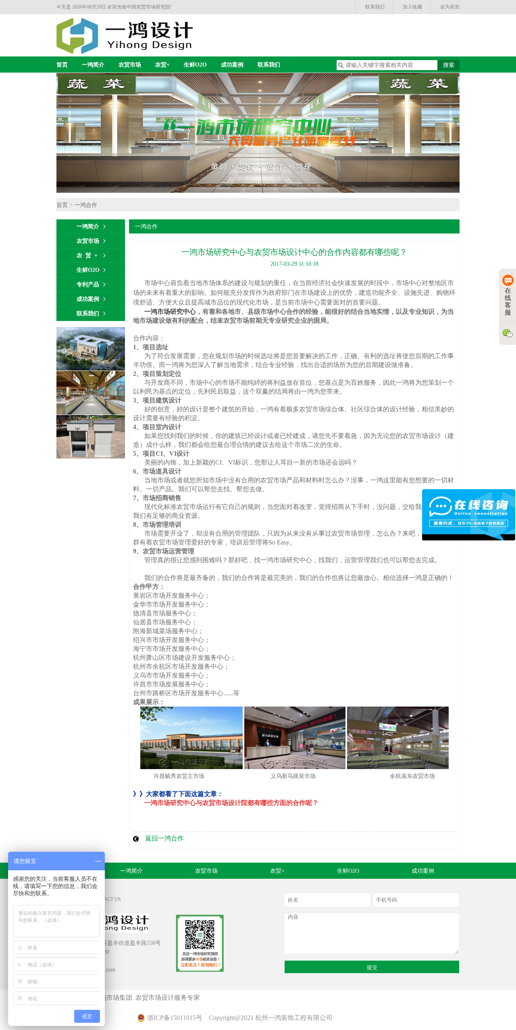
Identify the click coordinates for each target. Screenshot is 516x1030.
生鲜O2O (195, 65)
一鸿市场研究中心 (170, 311)
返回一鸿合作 (164, 838)
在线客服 (508, 301)
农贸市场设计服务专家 (169, 997)
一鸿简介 (93, 65)
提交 (372, 967)
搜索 (448, 65)
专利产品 (88, 284)
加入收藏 (412, 7)
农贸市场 (130, 65)
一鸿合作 (86, 205)
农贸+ (162, 65)
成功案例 (232, 65)
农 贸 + (87, 255)
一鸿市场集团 (114, 997)
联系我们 (375, 7)
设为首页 (450, 7)
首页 (62, 65)
